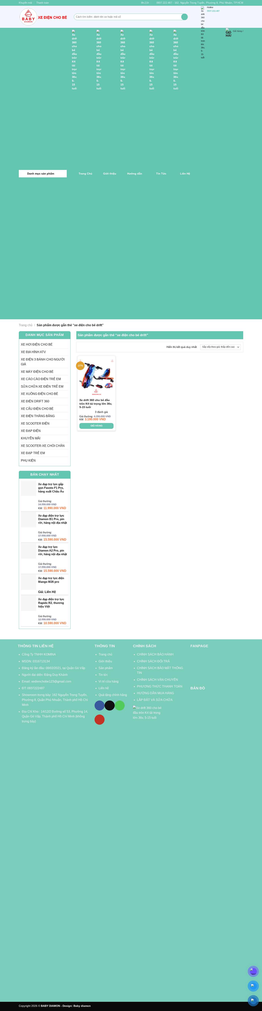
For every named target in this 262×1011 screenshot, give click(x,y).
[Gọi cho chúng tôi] (120, 705)
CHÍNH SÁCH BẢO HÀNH (155, 654)
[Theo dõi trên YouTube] (100, 719)
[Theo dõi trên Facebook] (100, 705)
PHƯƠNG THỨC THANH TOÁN (159, 686)
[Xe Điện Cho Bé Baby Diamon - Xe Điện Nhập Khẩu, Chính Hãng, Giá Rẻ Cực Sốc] (43, 16)
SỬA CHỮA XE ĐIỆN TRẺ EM (42, 386)
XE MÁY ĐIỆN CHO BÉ (37, 371)
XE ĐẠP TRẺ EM (33, 453)
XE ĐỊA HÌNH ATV (33, 352)
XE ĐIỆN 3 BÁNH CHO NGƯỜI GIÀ (43, 362)
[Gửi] (184, 17)
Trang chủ (25, 325)
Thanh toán (42, 2)
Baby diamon (82, 1005)
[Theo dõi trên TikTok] (110, 705)
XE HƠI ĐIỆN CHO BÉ (37, 344)
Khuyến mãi (25, 2)
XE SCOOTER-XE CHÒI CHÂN (43, 445)
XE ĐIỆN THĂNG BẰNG (38, 416)
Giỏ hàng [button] (97, 426)
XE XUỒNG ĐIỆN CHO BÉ (39, 393)
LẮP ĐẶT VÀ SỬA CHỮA (155, 699)
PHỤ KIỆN (28, 460)
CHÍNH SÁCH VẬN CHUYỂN (157, 679)
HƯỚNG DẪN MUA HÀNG (155, 693)
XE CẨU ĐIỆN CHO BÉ (37, 408)
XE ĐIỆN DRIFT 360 (35, 401)
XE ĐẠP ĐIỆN (31, 430)
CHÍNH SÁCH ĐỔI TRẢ (153, 661)
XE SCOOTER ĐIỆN (35, 423)
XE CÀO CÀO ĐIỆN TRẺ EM (41, 379)
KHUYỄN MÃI (30, 438)
